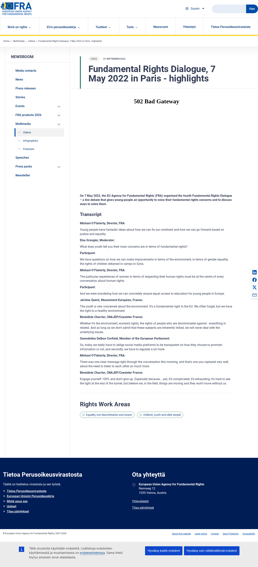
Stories (20, 97)
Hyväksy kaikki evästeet (164, 550)
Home (6, 41)
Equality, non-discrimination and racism (109, 414)
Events (20, 106)
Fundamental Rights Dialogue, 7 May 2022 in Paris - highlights (70, 41)
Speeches (22, 157)
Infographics (30, 140)
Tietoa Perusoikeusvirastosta (230, 27)
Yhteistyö (189, 27)
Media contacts (25, 70)
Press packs (23, 166)
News (19, 79)
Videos (31, 41)
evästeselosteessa (92, 552)
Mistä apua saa (17, 501)
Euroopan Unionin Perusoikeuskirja (30, 496)
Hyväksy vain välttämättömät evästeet (212, 550)
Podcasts (28, 149)
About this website (181, 533)
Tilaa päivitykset (18, 511)
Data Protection (231, 533)
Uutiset (11, 506)
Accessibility (249, 533)
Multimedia (19, 41)
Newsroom (160, 27)
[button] (254, 272)
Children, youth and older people (162, 414)
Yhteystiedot (140, 501)
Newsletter (22, 175)
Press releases (25, 88)
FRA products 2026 (28, 115)
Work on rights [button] (17, 27)
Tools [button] (130, 27)
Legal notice (201, 533)
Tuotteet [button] (101, 27)
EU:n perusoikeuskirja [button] (61, 27)
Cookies (215, 533)
